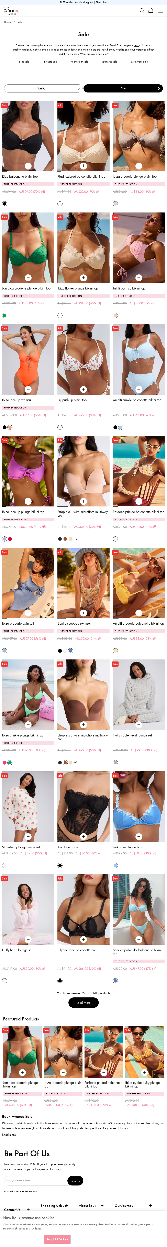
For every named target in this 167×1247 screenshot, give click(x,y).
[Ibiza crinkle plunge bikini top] (28, 725)
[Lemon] (115, 650)
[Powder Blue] (120, 427)
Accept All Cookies (57, 1239)
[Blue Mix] (70, 650)
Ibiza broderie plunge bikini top (135, 176)
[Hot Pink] (4, 762)
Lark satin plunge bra (127, 847)
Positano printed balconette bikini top (138, 512)
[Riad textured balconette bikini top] (83, 166)
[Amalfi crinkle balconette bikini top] (139, 389)
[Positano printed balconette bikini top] (139, 501)
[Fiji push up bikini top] (83, 389)
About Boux (87, 1206)
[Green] (4, 315)
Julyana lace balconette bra (76, 950)
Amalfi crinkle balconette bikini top (137, 400)
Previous (6, 1061)
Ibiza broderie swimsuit (18, 623)
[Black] (4, 203)
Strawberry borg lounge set (21, 847)
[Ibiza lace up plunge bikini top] (28, 501)
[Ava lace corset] (83, 836)
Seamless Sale (109, 61)
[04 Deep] (65, 539)
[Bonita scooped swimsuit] (83, 613)
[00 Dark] (60, 539)
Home (7, 22)
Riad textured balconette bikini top (81, 176)
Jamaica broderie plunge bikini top (26, 288)
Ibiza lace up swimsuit (17, 400)
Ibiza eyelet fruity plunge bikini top (102, 1084)
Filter (123, 88)
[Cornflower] (115, 865)
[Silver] (115, 203)
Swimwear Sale (139, 61)
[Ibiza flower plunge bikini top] (83, 278)
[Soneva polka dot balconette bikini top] (139, 939)
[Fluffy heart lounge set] (28, 939)
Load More (84, 1003)
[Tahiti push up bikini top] (139, 278)
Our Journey (124, 1206)
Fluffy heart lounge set (17, 950)
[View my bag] (150, 12)
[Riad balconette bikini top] (28, 166)
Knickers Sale (50, 61)
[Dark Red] (9, 539)
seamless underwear (68, 49)
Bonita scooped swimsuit (74, 623)
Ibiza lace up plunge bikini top (23, 512)
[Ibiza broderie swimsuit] (28, 613)
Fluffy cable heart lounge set (132, 735)
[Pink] (115, 315)
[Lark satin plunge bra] (139, 836)
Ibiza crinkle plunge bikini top (22, 735)
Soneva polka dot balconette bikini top (137, 951)
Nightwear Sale (79, 61)
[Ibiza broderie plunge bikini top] (139, 166)
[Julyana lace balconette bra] (83, 939)
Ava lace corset (68, 847)
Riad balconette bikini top (20, 176)
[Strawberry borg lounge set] (28, 836)
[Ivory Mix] (60, 427)
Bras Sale (24, 61)
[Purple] (4, 539)
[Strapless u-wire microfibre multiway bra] (83, 501)
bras (136, 45)
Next (161, 1061)
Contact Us (12, 1209)
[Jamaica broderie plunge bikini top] (28, 278)
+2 (75, 538)
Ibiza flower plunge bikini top (77, 288)
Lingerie (146, 30)
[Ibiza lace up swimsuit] (28, 389)
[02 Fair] (70, 539)
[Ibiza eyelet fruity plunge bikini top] (104, 1052)
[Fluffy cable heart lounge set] (139, 725)
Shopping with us (53, 1205)
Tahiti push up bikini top (129, 288)
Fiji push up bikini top (72, 400)
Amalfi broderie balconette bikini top (138, 623)
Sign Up (75, 1180)
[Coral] (9, 427)
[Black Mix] (60, 650)
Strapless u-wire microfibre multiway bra (82, 513)
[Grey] (115, 762)
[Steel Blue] (4, 650)
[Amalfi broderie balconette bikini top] (139, 613)
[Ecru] (60, 203)
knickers (17, 49)
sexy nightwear (35, 49)
